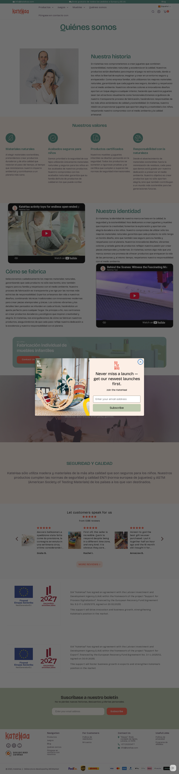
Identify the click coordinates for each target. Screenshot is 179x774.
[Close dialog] (140, 361)
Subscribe (117, 408)
